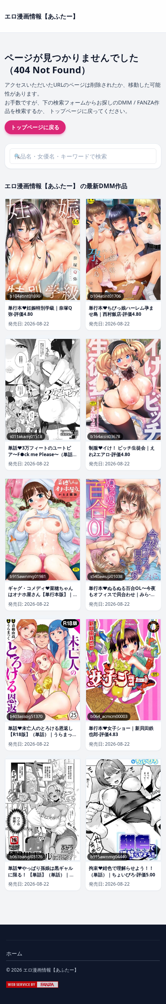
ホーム (14, 953)
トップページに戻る (35, 127)
